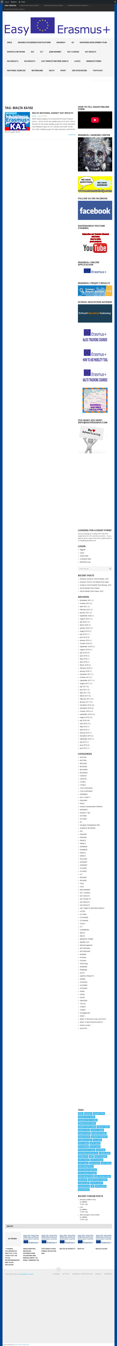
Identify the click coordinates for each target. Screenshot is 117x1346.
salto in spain (83, 1163)
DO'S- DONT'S (85, 797)
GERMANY (83, 847)
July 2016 (83, 720)
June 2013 (83, 748)
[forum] (56, 1274)
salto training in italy (86, 1176)
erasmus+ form (99, 1113)
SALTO (51, 70)
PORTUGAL (84, 964)
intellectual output (85, 1140)
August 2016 (84, 717)
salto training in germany (87, 1170)
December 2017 (85, 674)
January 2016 (84, 733)
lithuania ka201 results (86, 1150)
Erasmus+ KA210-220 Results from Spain (94, 582)
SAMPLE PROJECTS (87, 976)
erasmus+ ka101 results (87, 1123)
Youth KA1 (98, 70)
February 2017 (85, 699)
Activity (65, 1274)
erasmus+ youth (84, 1133)
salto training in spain (102, 1176)
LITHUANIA (84, 917)
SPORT (63, 70)
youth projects (101, 1186)
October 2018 (85, 643)
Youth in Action (85, 1025)
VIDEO (82, 1016)
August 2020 (84, 619)
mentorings (101, 1150)
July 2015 (83, 742)
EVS (32, 52)
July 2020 (83, 622)
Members (108, 1274)
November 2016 (85, 708)
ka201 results (95, 1147)
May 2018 (83, 659)
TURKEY (83, 1007)
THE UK (82, 1004)
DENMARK (84, 794)
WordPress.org (85, 562)
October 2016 (85, 711)
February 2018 (85, 668)
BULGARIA (84, 770)
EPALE (9, 42)
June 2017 (83, 690)
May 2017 (83, 693)
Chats (23, 2)
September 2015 (86, 739)
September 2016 (86, 714)
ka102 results (95, 1143)
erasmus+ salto (84, 1130)
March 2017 (84, 696)
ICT (41, 52)
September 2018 (86, 646)
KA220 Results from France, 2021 (92, 591)
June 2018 (83, 656)
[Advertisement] (56, 90)
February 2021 (85, 609)
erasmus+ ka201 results (87, 1127)
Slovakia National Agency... (14, 9)
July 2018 (83, 653)
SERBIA (82, 979)
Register (83, 550)
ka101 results (83, 1143)
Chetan (16, 1344)
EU (73, 42)
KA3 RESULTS (29, 61)
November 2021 (85, 600)
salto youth (83, 1180)
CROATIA (83, 776)
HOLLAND (83, 859)
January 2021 (84, 613)
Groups (98, 1274)
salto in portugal (96, 1160)
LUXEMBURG (84, 930)
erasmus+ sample (97, 1130)
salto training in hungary (87, 1173)
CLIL (81, 1207)
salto (91, 1156)
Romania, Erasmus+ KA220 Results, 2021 (94, 579)
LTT (81, 927)
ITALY (82, 883)
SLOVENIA (83, 985)
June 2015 (83, 745)
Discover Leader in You (88, 1199)
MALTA (82, 933)
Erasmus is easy (26, 1274)
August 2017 (84, 683)
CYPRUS (83, 782)
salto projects (94, 1163)
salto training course (86, 1166)
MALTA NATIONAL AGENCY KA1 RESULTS (52, 113)
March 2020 (84, 625)
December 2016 (85, 705)
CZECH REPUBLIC (86, 788)
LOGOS (77, 61)
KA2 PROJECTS (85, 899)
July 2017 (83, 686)
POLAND (83, 957)
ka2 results (97, 1140)
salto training (106, 1163)
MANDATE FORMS (93, 61)
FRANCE (83, 840)
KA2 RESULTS (12, 61)
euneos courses (84, 1137)
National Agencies (16, 70)
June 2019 (83, 637)
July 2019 (83, 634)
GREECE (83, 853)
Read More (72, 135)
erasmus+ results (103, 1127)
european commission (99, 1137)
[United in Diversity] (67, 1239)
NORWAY (83, 954)
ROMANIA (83, 967)
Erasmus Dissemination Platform (34, 42)
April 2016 (83, 730)
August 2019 (84, 631)
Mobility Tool (84, 942)
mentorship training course (88, 1153)
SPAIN (82, 991)
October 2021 (85, 603)
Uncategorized (79, 70)
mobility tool (83, 1156)
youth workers (84, 1190)
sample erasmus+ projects (98, 1180)
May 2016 (83, 727)
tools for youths (96, 1183)
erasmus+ (88, 1113)
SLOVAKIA (83, 982)
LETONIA (83, 914)
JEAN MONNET (55, 52)
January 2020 (84, 628)
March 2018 (84, 665)
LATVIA (82, 911)
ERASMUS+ (61, 42)
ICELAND (83, 868)
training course (84, 1186)
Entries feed (84, 556)
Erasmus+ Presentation (82, 1274)
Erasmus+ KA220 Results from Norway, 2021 (96, 585)
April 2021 (83, 606)
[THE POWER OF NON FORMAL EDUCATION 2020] (49, 1239)
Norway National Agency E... (78, 5)
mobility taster (105, 1153)
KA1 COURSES (73, 52)
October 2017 (85, 677)
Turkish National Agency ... (29, 5)
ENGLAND (83, 800)
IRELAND (83, 877)
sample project (84, 1183)
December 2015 (85, 736)
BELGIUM (83, 763)
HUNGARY (83, 862)
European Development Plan (93, 42)
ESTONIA (83, 816)
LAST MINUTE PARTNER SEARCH (54, 61)
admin (34, 116)
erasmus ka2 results (99, 1133)
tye (92, 1186)
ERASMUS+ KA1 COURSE (88, 1120)
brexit (81, 1113)
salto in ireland (84, 1160)
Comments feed (85, 559)
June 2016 (83, 723)
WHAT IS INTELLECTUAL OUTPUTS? (93, 1019)
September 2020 (86, 616)
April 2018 (83, 662)
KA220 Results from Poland (89, 588)
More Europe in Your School (89, 1215)
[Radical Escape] (104, 1239)
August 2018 (84, 650)
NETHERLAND (37, 70)
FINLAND (83, 834)
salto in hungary (100, 1156)
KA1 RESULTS (90, 52)
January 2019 (84, 640)
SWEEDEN (83, 1001)
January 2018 (84, 671)
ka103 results (83, 1147)
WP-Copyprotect (24, 1344)
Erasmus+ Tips (85, 813)
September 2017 (86, 680)
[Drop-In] (85, 1239)
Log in (82, 553)
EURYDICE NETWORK (16, 52)
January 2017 (84, 702)
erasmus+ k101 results (86, 1117)
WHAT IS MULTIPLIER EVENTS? (91, 1022)
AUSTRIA (83, 757)
